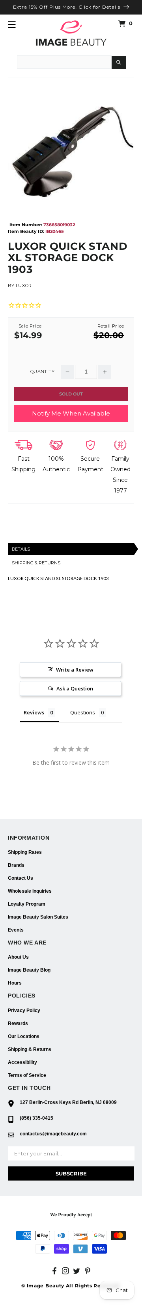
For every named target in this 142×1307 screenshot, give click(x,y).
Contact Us (20, 878)
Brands (16, 865)
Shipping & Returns (29, 1049)
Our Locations (23, 1036)
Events (16, 930)
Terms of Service (27, 1075)
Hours (15, 983)
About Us (18, 957)
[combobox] (64, 62)
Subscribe (71, 1173)
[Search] (119, 62)
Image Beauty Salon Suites (38, 917)
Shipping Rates (25, 852)
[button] (12, 24)
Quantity (42, 371)
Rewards (18, 1023)
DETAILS (21, 549)
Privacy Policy (24, 1010)
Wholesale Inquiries (30, 891)
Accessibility (22, 1062)
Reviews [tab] (34, 712)
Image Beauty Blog (29, 970)
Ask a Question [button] (74, 688)
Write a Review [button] (74, 669)
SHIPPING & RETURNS (36, 563)
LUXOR (24, 285)
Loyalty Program (26, 904)
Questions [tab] (82, 712)
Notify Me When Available (71, 413)
